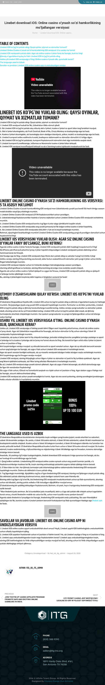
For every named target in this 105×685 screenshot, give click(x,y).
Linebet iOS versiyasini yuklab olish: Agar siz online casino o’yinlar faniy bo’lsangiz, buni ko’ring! (41, 53)
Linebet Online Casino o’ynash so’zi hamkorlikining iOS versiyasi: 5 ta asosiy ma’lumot (37, 50)
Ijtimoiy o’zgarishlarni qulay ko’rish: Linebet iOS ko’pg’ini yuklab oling (30, 56)
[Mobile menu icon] (100, 10)
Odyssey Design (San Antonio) (58, 681)
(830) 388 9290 (51, 639)
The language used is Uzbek (12, 62)
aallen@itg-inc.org (53, 650)
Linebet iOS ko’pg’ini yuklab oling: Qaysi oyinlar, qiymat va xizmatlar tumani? (33, 47)
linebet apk (97, 500)
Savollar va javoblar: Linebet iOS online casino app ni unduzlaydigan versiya (33, 65)
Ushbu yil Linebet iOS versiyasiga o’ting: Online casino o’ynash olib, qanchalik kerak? (37, 59)
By (56, 553)
